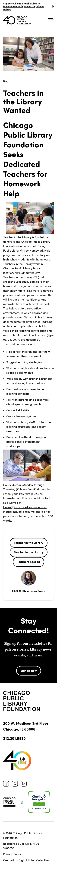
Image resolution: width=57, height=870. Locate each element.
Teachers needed (28, 562)
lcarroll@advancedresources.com (25, 507)
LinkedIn (24, 784)
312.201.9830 (14, 738)
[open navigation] (51, 20)
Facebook (6, 784)
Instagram (15, 784)
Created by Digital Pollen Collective (26, 860)
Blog (5, 81)
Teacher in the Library (28, 542)
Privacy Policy (12, 854)
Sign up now (28, 670)
